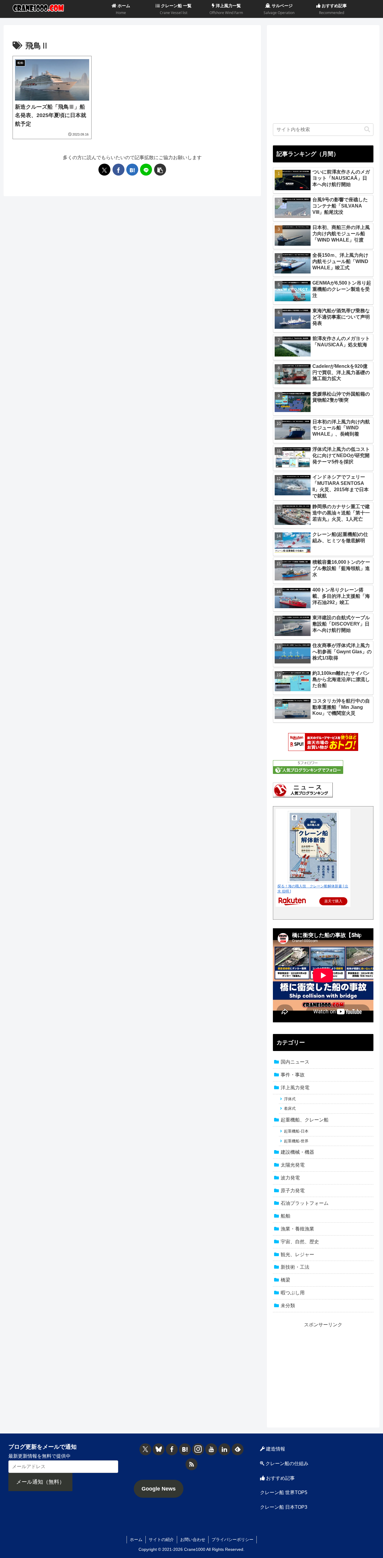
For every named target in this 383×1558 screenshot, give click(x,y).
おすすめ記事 (280, 1478)
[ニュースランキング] (303, 789)
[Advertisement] (323, 73)
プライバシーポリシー (232, 1539)
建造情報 (275, 1448)
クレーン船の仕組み (286, 1463)
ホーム (136, 1539)
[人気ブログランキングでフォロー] (308, 766)
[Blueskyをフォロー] (159, 1449)
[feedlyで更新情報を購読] (238, 1449)
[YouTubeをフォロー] (211, 1449)
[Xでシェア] (104, 170)
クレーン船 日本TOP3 (283, 1507)
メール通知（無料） (40, 1482)
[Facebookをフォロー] (172, 1449)
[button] (160, 170)
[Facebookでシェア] (118, 170)
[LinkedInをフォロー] (224, 1449)
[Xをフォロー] (145, 1449)
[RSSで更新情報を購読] (191, 1464)
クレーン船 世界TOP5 (283, 1492)
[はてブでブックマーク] (132, 170)
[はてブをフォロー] (185, 1449)
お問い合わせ (192, 1539)
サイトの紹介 (161, 1539)
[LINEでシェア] (146, 170)
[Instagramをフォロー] (198, 1449)
